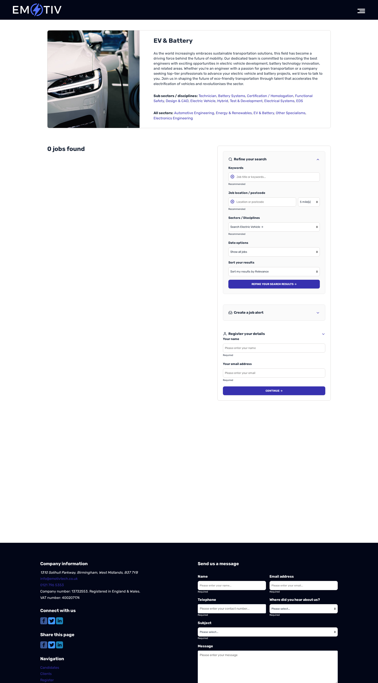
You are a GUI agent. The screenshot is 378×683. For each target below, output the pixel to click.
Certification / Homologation (270, 96)
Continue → (274, 390)
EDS (299, 101)
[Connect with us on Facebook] (44, 620)
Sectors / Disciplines (244, 218)
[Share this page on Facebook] (44, 644)
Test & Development (246, 101)
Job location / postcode (246, 193)
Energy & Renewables (234, 113)
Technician (207, 96)
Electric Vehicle (202, 101)
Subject (204, 623)
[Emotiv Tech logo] (37, 10)
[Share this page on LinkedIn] (59, 644)
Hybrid (222, 101)
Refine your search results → (274, 284)
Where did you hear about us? (295, 600)
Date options (238, 243)
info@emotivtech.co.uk (59, 579)
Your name (231, 339)
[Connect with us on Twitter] (52, 620)
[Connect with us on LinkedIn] (59, 620)
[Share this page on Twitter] (52, 644)
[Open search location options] (232, 201)
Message (205, 646)
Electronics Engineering (173, 118)
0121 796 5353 (52, 585)
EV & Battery (264, 113)
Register (47, 680)
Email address (282, 576)
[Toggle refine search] (318, 159)
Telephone (207, 600)
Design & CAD (177, 101)
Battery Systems (231, 96)
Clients (46, 674)
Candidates (49, 667)
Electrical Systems (279, 101)
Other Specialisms (290, 113)
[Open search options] (232, 176)
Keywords (235, 168)
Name (203, 576)
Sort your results (241, 262)
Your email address (237, 364)
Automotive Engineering (194, 113)
